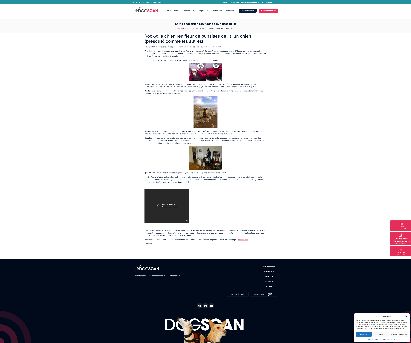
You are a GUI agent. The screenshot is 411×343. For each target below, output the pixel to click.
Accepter (363, 334)
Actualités (230, 11)
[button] (407, 316)
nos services (243, 240)
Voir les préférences (399, 334)
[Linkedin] (205, 306)
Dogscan (202, 11)
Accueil (180, 28)
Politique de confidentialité (388, 339)
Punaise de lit (189, 11)
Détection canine (172, 11)
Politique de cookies (373, 339)
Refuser (381, 334)
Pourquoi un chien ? (192, 28)
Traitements (217, 11)
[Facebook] (199, 306)
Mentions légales (140, 275)
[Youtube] (211, 306)
